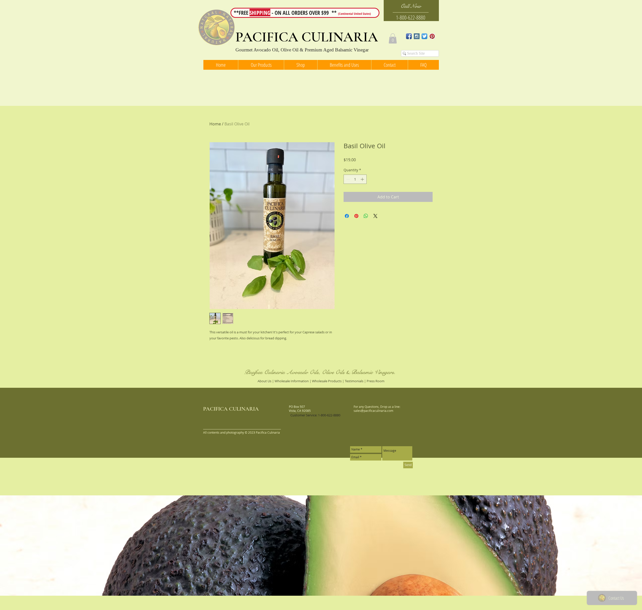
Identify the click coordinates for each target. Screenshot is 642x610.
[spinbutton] (355, 179)
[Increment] (363, 179)
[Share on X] (375, 216)
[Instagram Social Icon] (417, 36)
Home (215, 124)
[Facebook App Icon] (409, 36)
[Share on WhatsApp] (366, 216)
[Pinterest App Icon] (432, 36)
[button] (392, 38)
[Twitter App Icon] (424, 36)
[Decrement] (347, 179)
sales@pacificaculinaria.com (373, 411)
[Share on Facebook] (347, 216)
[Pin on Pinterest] (356, 216)
